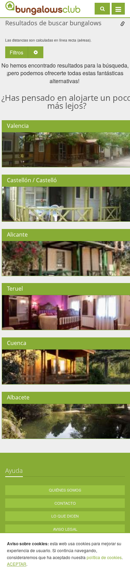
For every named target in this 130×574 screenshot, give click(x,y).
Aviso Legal (65, 529)
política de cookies (104, 557)
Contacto (65, 503)
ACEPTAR (16, 564)
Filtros (16, 52)
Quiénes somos (65, 490)
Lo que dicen (65, 516)
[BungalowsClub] (22, 8)
